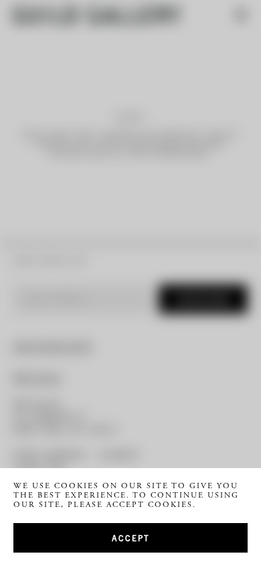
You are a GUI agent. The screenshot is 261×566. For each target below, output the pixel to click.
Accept (131, 537)
